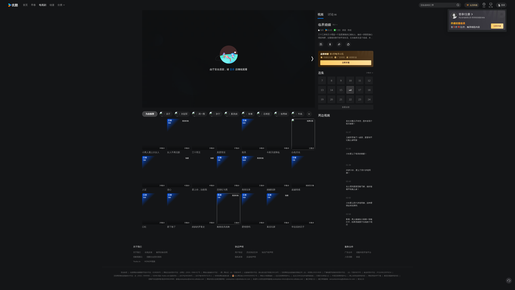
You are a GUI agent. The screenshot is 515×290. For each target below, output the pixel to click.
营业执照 (124, 272)
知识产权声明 (267, 252)
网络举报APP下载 (374, 276)
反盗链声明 (251, 257)
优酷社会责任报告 (154, 257)
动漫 (51, 5)
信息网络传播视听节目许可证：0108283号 (145, 272)
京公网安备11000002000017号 (246, 276)
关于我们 (137, 252)
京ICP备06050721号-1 (203, 276)
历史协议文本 (252, 252)
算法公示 (361, 279)
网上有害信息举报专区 (357, 276)
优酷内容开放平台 (363, 252)
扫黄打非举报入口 (322, 276)
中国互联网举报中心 (339, 276)
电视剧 (42, 5)
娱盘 (358, 257)
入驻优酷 (348, 257)
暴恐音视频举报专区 (391, 276)
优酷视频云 (138, 257)
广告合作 (348, 252)
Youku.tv (136, 261)
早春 (33, 5)
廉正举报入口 (310, 279)
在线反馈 (148, 252)
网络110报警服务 (266, 276)
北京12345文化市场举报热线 (303, 276)
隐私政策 (238, 257)
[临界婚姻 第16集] (350, 90)
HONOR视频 (149, 261)
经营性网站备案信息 (222, 276)
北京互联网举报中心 (282, 276)
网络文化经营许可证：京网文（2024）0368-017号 (182, 272)
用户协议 (238, 252)
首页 (25, 5)
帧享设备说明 (162, 252)
